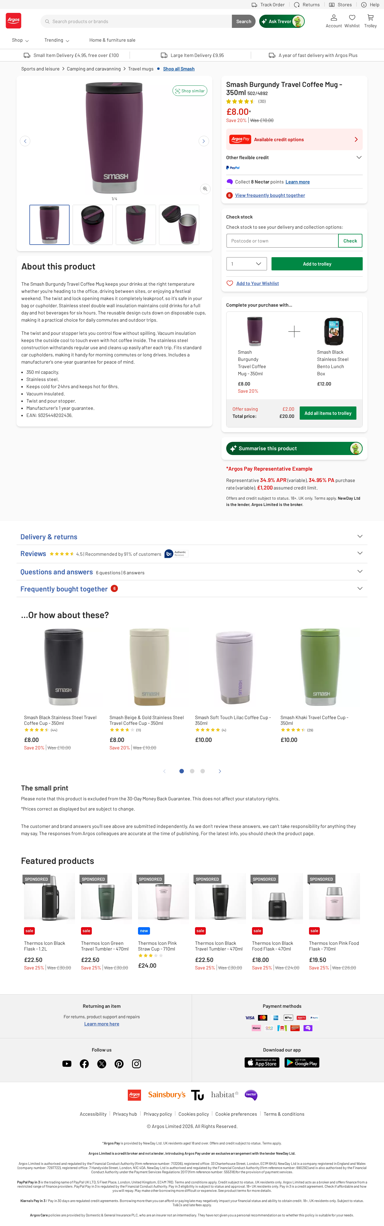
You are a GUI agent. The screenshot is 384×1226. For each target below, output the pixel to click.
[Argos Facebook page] (84, 1064)
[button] (189, 90)
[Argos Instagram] (136, 1064)
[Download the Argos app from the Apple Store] (262, 1066)
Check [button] (350, 240)
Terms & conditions (284, 1114)
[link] (294, 193)
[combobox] (136, 21)
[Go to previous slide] (25, 141)
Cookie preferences (236, 1114)
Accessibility (93, 1114)
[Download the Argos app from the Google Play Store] (302, 1066)
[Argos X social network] (101, 1064)
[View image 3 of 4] (136, 225)
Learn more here (101, 1023)
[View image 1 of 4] (49, 224)
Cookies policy (193, 1114)
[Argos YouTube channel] (67, 1064)
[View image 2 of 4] (92, 225)
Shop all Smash (179, 68)
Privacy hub (125, 1114)
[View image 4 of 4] (179, 225)
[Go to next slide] (204, 141)
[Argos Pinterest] (119, 1064)
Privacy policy (158, 1114)
